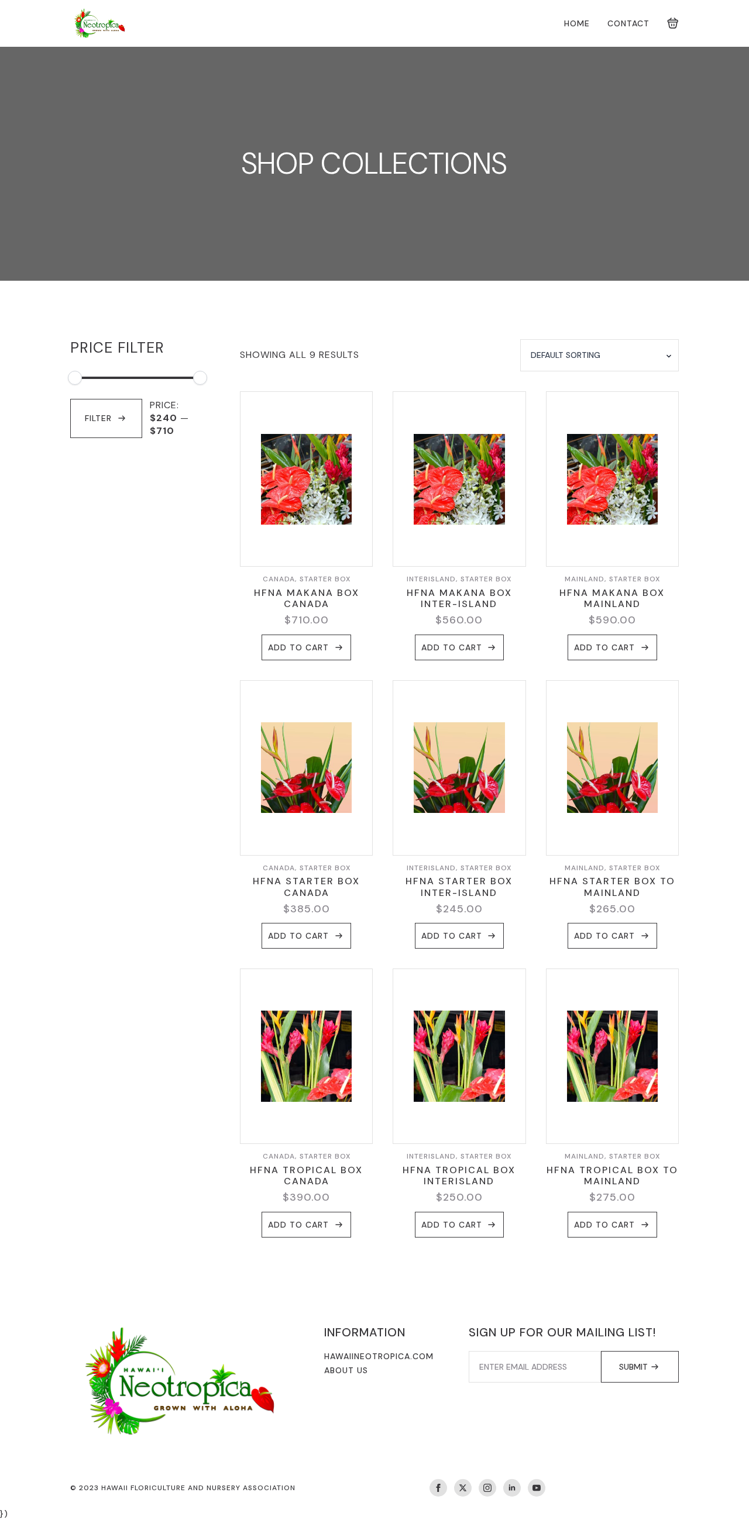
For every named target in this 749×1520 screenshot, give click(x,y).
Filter (98, 418)
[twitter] (463, 1488)
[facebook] (438, 1488)
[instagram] (487, 1488)
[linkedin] (512, 1488)
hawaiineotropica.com (379, 1356)
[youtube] (536, 1488)
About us (346, 1370)
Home (577, 23)
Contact (628, 23)
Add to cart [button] (298, 647)
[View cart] (673, 23)
